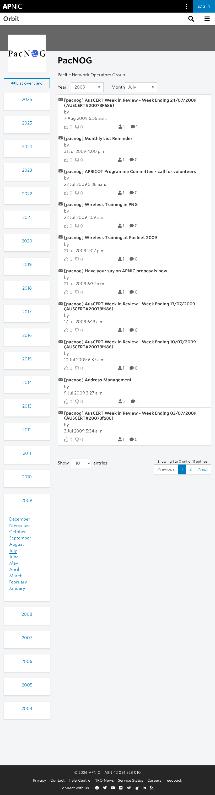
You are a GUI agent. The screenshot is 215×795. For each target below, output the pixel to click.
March (16, 575)
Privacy (39, 780)
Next (203, 469)
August (16, 544)
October (17, 531)
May (13, 563)
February (18, 582)
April (14, 569)
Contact (57, 780)
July (13, 550)
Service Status (130, 780)
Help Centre (79, 780)
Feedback (173, 780)
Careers (154, 780)
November (19, 525)
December (19, 519)
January (17, 588)
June (14, 556)
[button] (190, 19)
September (20, 538)
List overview (29, 83)
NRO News (104, 780)
